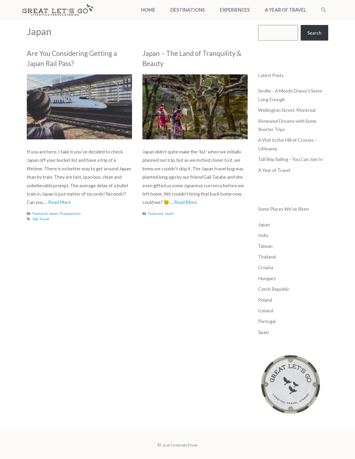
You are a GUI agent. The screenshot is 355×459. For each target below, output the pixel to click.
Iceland (265, 310)
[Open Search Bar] (323, 10)
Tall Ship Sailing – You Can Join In (290, 159)
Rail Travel (40, 219)
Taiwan (265, 246)
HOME (148, 10)
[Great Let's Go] (58, 10)
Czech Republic (274, 289)
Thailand (267, 257)
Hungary (267, 278)
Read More (59, 202)
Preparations (70, 213)
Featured (39, 213)
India (263, 235)
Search (314, 33)
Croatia (265, 267)
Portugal (267, 321)
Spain (263, 332)
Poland (265, 300)
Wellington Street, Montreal (286, 110)
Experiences (235, 10)
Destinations (187, 10)
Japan (53, 213)
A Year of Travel (285, 10)
